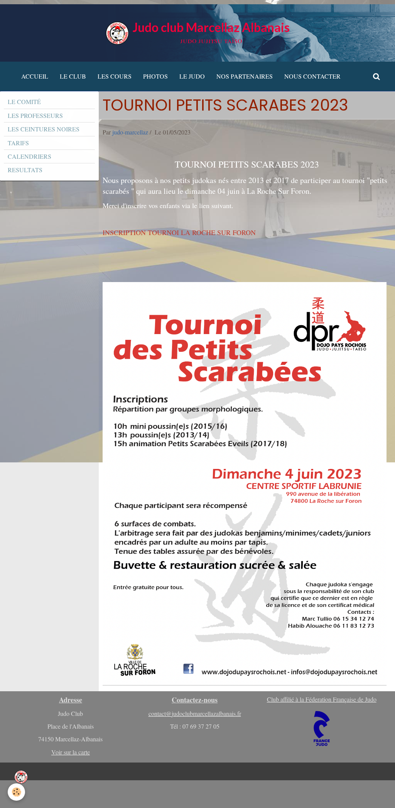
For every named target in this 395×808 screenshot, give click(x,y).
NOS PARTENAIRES (244, 76)
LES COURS (115, 76)
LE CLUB (73, 76)
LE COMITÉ (24, 101)
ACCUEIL (34, 76)
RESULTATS (25, 170)
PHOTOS (155, 76)
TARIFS (18, 143)
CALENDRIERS (29, 156)
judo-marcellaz (130, 132)
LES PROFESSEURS (35, 115)
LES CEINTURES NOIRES (43, 129)
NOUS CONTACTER (312, 76)
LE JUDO (192, 76)
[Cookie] (16, 792)
